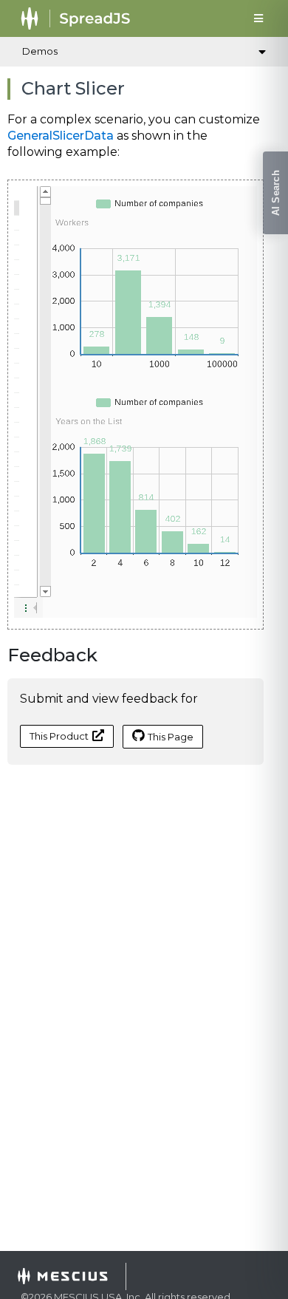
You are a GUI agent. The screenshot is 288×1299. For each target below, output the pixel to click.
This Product (59, 736)
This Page (170, 737)
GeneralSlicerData (60, 136)
